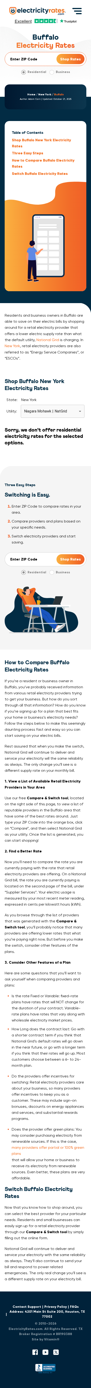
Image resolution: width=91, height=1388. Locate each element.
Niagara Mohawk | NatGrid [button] (45, 411)
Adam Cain (34, 99)
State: (12, 400)
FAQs (74, 1307)
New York (44, 94)
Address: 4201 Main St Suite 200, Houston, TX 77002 (47, 1314)
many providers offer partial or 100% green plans (48, 1150)
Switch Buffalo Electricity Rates (40, 173)
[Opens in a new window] (45, 1369)
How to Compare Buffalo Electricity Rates (43, 163)
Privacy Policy (55, 1307)
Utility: (12, 411)
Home (31, 94)
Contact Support (27, 1307)
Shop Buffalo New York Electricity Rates (41, 143)
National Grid (47, 340)
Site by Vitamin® (46, 1339)
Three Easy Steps (27, 153)
